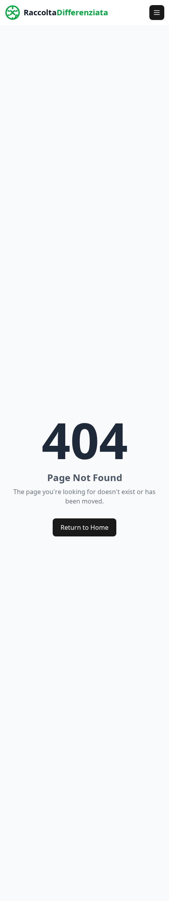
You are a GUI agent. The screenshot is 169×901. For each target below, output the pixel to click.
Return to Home (84, 527)
